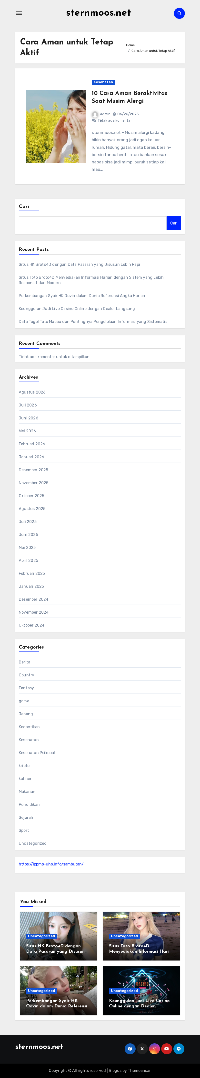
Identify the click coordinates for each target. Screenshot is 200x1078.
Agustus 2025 (32, 508)
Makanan (27, 791)
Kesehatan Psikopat (37, 752)
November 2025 (34, 482)
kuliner (25, 778)
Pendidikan (29, 804)
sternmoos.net (98, 13)
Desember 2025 (33, 470)
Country (26, 675)
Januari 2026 (31, 457)
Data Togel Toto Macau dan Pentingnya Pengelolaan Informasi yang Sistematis (93, 321)
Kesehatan (103, 82)
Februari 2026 (32, 444)
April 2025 (28, 560)
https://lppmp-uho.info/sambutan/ (51, 864)
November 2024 (34, 612)
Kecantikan (29, 727)
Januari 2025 (31, 586)
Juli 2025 (28, 521)
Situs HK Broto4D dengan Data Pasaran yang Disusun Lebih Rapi (79, 264)
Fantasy (26, 688)
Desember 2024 (34, 599)
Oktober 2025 (31, 495)
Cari (24, 206)
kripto (24, 765)
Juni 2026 (28, 418)
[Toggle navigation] (19, 13)
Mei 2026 (27, 431)
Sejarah (26, 817)
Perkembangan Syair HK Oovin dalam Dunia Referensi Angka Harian (82, 295)
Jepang (26, 714)
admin (105, 114)
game (24, 701)
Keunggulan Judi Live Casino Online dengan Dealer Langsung (77, 308)
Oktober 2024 (31, 625)
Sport (24, 830)
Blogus (115, 1070)
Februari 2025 (32, 573)
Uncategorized (33, 843)
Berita (24, 662)
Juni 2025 (28, 534)
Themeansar (139, 1070)
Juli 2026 (28, 405)
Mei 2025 (27, 547)
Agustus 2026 (32, 392)
